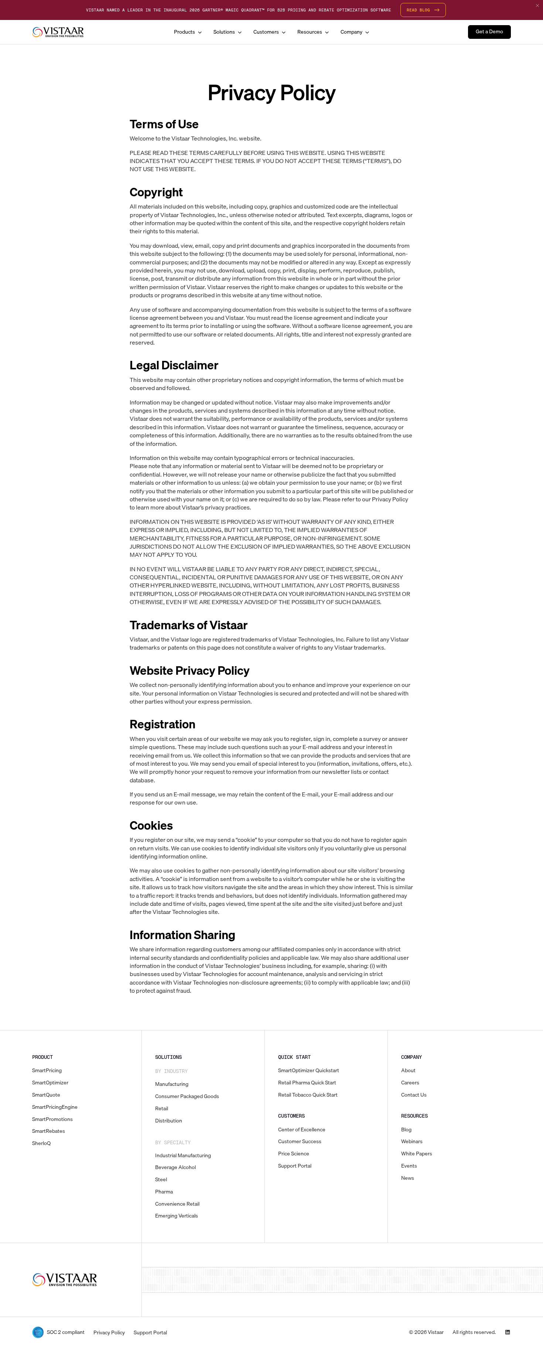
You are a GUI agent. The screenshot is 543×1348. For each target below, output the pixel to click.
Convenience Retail (177, 1204)
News (407, 1178)
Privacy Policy (109, 1333)
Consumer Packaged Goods (187, 1096)
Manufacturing (171, 1084)
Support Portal (294, 1166)
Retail (161, 1108)
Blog (406, 1130)
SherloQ (41, 1143)
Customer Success (299, 1141)
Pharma (164, 1192)
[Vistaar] (64, 1279)
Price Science (293, 1154)
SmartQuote (46, 1095)
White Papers (416, 1154)
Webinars (412, 1141)
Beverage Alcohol (175, 1167)
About (408, 1070)
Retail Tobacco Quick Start (308, 1095)
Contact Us (414, 1095)
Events (409, 1166)
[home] (58, 32)
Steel (161, 1179)
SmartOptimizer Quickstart (308, 1070)
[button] (188, 32)
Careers (410, 1083)
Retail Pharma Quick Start (307, 1083)
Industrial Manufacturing (183, 1155)
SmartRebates (48, 1131)
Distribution (168, 1121)
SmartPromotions (52, 1119)
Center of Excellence (301, 1130)
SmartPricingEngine (55, 1107)
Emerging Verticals (176, 1216)
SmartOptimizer (50, 1083)
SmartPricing (47, 1070)
